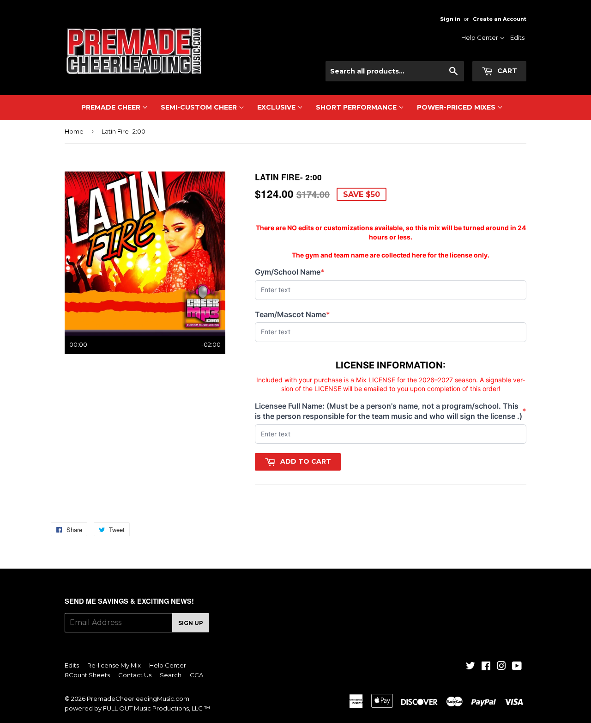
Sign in (450, 19)
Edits (517, 37)
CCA (196, 675)
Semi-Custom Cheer (200, 107)
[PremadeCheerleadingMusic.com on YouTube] (517, 667)
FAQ (490, 75)
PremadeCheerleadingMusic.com (138, 698)
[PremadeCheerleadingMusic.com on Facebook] (486, 667)
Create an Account (499, 19)
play (145, 250)
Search (170, 675)
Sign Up (190, 622)
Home (74, 131)
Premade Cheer (111, 107)
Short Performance (357, 107)
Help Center (480, 37)
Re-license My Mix (114, 665)
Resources (481, 51)
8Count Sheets (87, 675)
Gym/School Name (290, 272)
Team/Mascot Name (292, 314)
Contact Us (480, 63)
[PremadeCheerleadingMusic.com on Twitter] (470, 667)
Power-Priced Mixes (457, 107)
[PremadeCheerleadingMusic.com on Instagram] (501, 667)
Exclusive (277, 107)
